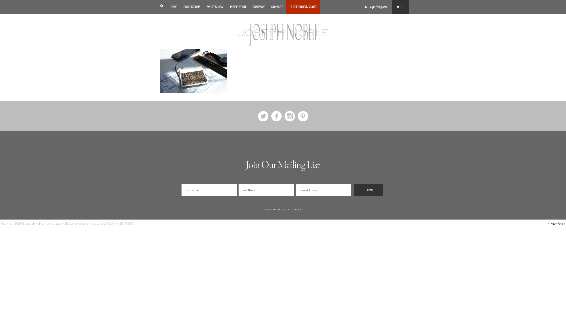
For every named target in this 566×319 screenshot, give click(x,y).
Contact (277, 7)
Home (173, 7)
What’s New (215, 7)
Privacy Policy (556, 223)
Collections (192, 7)
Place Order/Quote (303, 7)
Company (258, 7)
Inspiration (238, 7)
